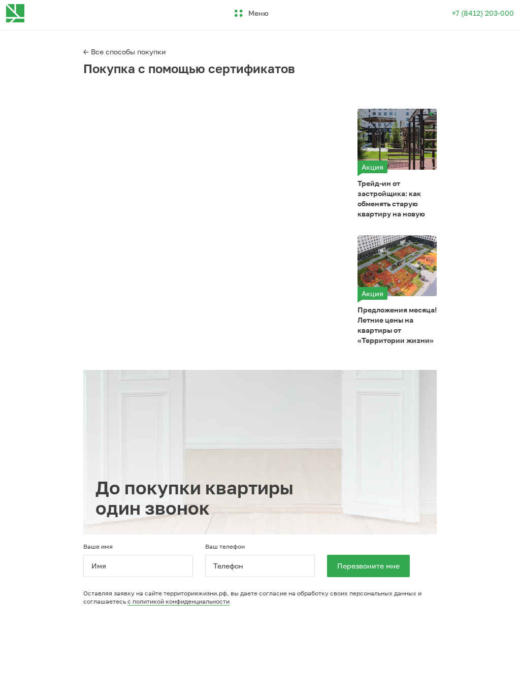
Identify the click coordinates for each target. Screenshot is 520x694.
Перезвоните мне (368, 565)
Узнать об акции (397, 139)
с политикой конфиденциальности (178, 601)
